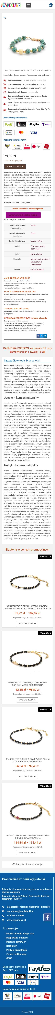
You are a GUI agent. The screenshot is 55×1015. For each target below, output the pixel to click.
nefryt (39, 241)
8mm (33, 233)
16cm (33, 225)
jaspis (33, 241)
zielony (39, 254)
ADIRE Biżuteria (37, 270)
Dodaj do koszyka (15, 166)
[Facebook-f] (47, 917)
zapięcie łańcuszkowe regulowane (40, 262)
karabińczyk (36, 259)
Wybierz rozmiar (27, 623)
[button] (28, 5)
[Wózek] (50, 4)
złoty (33, 254)
